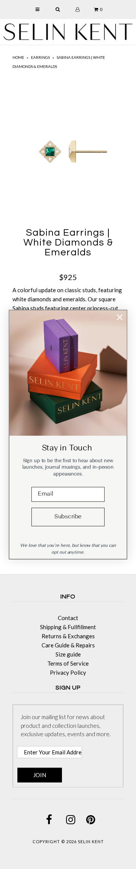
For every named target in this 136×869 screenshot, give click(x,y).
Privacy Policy (68, 672)
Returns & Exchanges (68, 636)
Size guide (68, 654)
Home (18, 57)
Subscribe (68, 517)
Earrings (40, 57)
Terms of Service (68, 663)
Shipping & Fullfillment (68, 626)
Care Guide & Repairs (68, 645)
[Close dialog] (119, 317)
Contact (68, 617)
